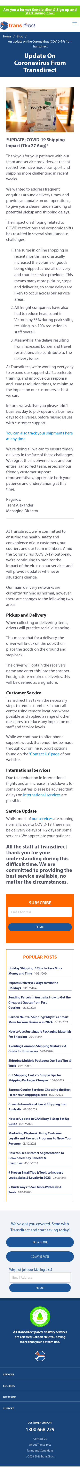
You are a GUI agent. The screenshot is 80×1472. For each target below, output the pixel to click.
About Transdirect (40, 1444)
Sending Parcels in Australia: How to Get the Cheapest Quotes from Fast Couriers (39, 1002)
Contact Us (40, 1438)
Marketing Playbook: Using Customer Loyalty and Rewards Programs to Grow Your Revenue (40, 1138)
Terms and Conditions (40, 1450)
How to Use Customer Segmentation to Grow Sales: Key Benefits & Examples (36, 1158)
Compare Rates (40, 1256)
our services (42, 818)
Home (7, 36)
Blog (20, 36)
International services (42, 794)
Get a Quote (40, 1242)
